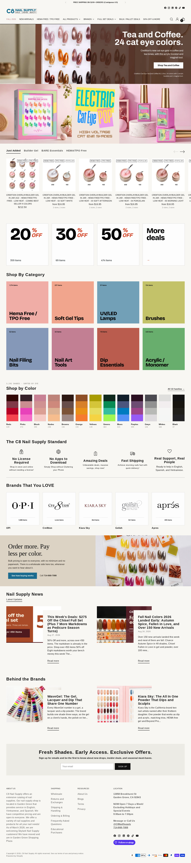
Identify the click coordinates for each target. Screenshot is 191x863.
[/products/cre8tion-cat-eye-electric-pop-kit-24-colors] (95, 114)
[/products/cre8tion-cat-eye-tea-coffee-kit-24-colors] (95, 54)
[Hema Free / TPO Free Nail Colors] (27, 302)
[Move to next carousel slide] (105, 137)
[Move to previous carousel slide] (85, 137)
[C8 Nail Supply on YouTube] (183, 8)
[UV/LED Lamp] (118, 302)
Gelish (118, 528)
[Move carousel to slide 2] (94, 137)
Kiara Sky (84, 528)
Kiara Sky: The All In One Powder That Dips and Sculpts (158, 700)
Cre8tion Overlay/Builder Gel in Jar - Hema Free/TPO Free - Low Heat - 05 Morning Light (168, 198)
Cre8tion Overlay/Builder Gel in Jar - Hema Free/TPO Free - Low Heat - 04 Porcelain (131, 198)
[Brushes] (164, 302)
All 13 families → (176, 389)
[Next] (125, 2)
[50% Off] (118, 244)
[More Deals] (164, 244)
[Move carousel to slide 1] (90, 137)
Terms (81, 804)
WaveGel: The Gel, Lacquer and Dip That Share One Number (64, 700)
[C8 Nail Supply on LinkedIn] (172, 8)
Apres (155, 528)
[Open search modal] (171, 19)
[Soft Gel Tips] (73, 302)
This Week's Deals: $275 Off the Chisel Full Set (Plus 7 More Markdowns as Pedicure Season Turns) (67, 624)
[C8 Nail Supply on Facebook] (165, 8)
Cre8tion (47, 528)
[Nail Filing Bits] (27, 349)
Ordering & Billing (60, 816)
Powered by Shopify (14, 856)
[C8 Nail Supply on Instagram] (169, 8)
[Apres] (168, 508)
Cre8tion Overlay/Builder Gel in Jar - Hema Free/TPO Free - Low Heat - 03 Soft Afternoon (95, 198)
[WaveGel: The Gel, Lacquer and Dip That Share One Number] (33, 709)
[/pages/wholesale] (95, 560)
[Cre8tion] (59, 508)
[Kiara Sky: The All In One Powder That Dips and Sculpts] (124, 709)
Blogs (81, 799)
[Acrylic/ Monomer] (164, 349)
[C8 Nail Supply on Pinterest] (176, 8)
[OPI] (22, 508)
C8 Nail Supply (28, 853)
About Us (82, 794)
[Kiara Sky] (95, 508)
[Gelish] (131, 508)
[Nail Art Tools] (73, 349)
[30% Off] (73, 244)
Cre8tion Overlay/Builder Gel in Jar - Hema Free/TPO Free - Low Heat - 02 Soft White (59, 198)
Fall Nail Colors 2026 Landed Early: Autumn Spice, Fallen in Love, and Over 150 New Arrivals (158, 622)
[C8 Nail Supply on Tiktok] (180, 8)
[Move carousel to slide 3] (97, 137)
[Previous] (66, 2)
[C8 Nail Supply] (21, 11)
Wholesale (56, 794)
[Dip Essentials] (118, 349)
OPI (8, 528)
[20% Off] (27, 244)
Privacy (81, 809)
